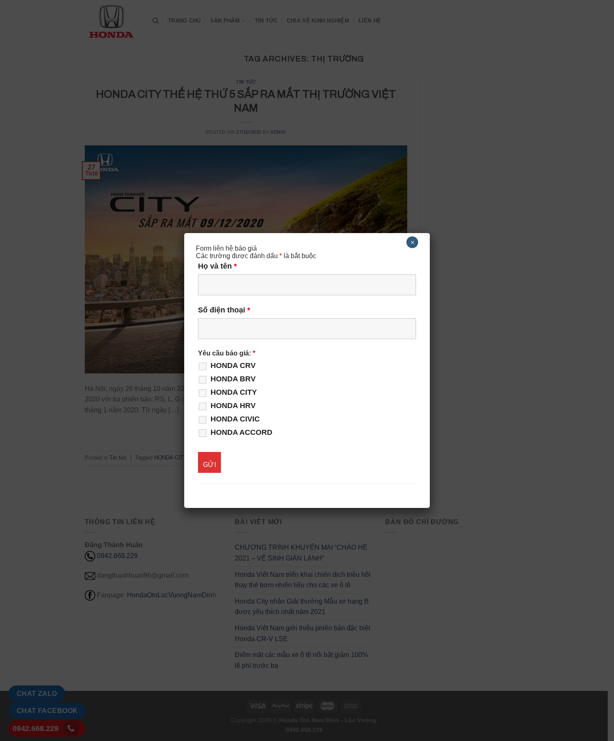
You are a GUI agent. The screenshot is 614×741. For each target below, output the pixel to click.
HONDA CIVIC (235, 419)
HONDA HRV (233, 405)
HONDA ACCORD (241, 432)
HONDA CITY (234, 392)
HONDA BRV (233, 379)
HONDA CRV (233, 365)
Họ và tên (217, 266)
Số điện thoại (224, 310)
